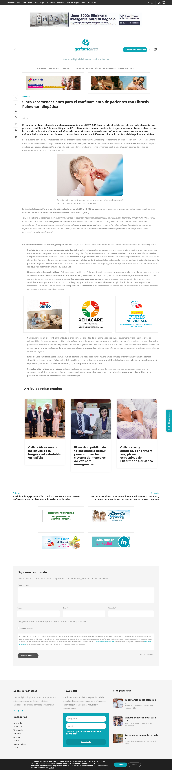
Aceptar (120, 764)
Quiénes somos (13, 3)
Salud (132, 68)
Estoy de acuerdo (27, 628)
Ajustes (134, 764)
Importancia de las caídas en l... (140, 701)
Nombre (21, 608)
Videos (16, 740)
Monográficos (109, 68)
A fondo (66, 68)
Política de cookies (55, 3)
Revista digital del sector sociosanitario (86, 59)
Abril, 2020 (25, 118)
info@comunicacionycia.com (105, 642)
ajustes (51, 768)
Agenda (89, 68)
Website (112, 608)
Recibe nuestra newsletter (135, 50)
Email (65, 608)
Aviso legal (39, 3)
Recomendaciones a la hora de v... (141, 736)
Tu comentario (24, 585)
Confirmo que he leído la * (83, 732)
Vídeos (98, 68)
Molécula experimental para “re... (140, 719)
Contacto (92, 3)
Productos (54, 68)
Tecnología (79, 68)
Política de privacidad (75, 3)
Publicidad (27, 3)
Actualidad (42, 68)
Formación (123, 68)
